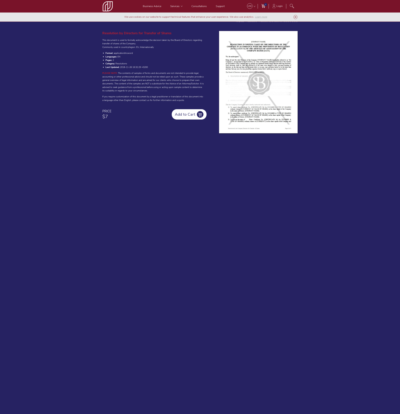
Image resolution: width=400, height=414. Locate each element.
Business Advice (152, 6)
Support (220, 6)
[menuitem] (152, 6)
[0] (263, 6)
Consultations (199, 6)
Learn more (261, 17)
